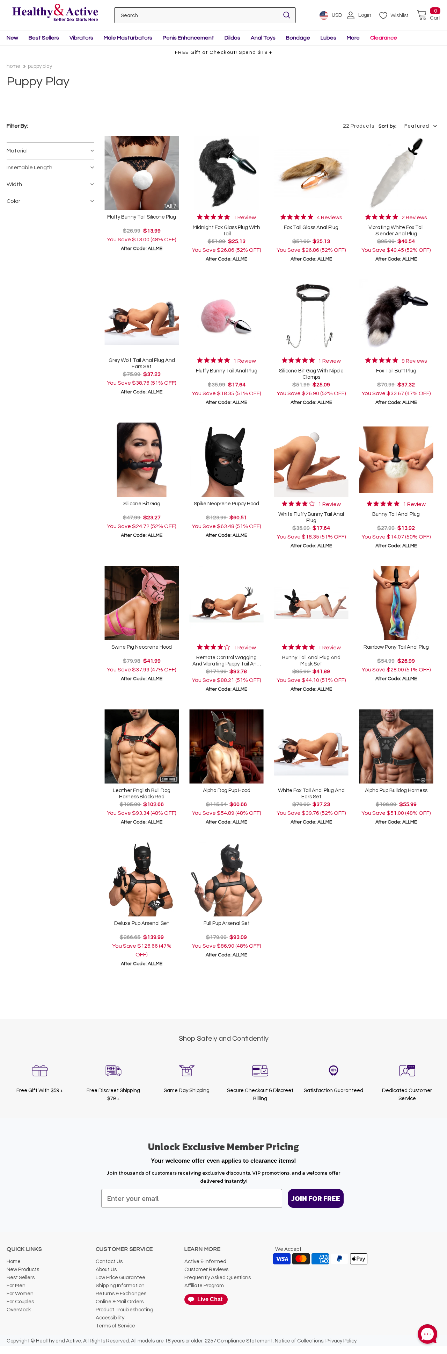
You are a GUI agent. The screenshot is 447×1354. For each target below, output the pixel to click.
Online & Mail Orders (120, 1301)
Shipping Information (120, 1285)
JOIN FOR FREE (315, 1198)
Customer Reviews (206, 1269)
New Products (23, 1269)
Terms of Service (115, 1325)
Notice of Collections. (299, 1341)
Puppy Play (40, 66)
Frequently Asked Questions (217, 1277)
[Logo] (55, 13)
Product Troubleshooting (124, 1309)
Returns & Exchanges (121, 1293)
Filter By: (17, 126)
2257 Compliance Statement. (239, 1341)
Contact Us (109, 1261)
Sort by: (388, 126)
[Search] (286, 15)
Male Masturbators (128, 38)
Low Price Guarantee (120, 1277)
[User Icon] (351, 15)
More (353, 38)
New (12, 38)
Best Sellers (44, 38)
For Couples (20, 1301)
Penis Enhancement (188, 38)
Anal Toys (263, 38)
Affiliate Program (204, 1285)
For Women (20, 1293)
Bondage (298, 38)
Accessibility (110, 1317)
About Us (106, 1269)
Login (364, 15)
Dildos (232, 38)
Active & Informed (205, 1261)
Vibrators (81, 38)
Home (13, 66)
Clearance (383, 38)
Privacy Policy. (341, 1341)
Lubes (328, 38)
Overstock (19, 1309)
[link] (226, 217)
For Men (16, 1285)
